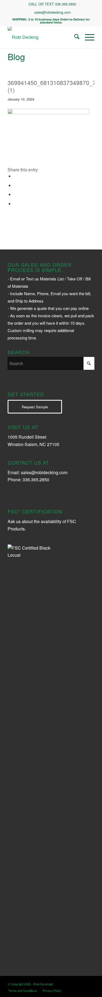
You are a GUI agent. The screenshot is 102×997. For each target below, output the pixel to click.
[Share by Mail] (15, 204)
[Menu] (86, 37)
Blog (16, 56)
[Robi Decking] (42, 37)
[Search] (74, 37)
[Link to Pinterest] (90, 983)
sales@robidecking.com (52, 12)
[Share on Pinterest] (15, 194)
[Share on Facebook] (15, 176)
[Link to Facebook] (82, 983)
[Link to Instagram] (66, 983)
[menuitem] (52, 4)
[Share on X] (15, 185)
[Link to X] (74, 983)
